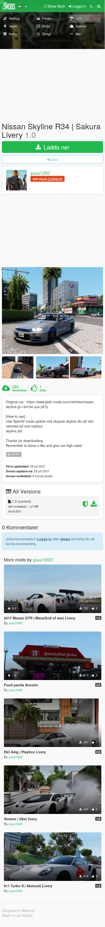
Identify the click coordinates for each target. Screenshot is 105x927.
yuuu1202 (40, 173)
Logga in (44, 538)
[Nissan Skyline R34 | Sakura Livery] (52, 310)
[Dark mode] (91, 6)
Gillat (42, 390)
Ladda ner (55, 147)
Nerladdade (19, 390)
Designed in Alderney (18, 910)
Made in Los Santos (17, 915)
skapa (65, 538)
